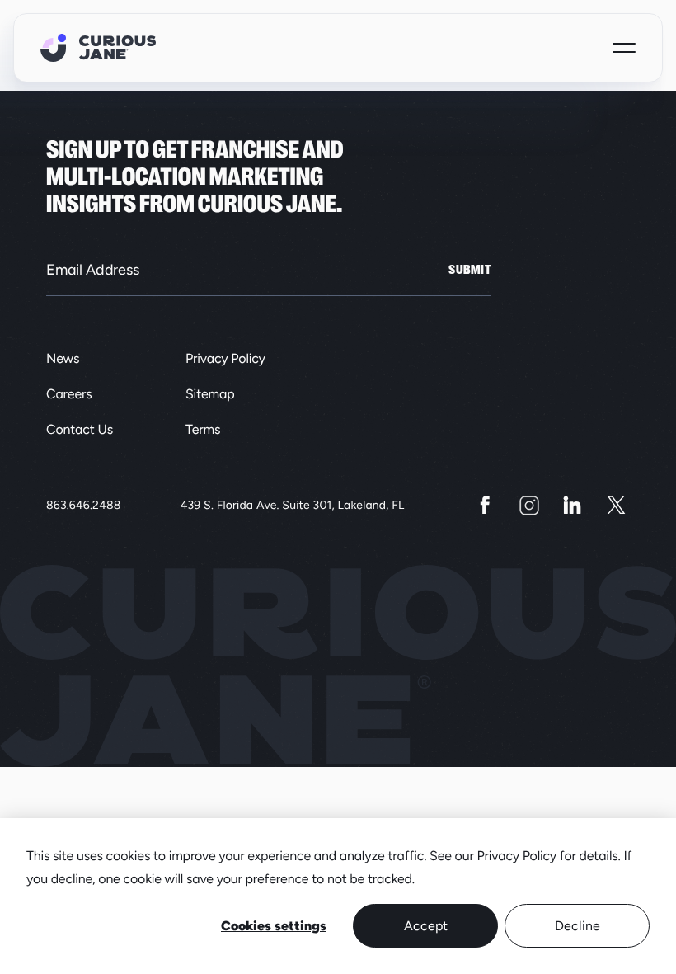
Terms (202, 429)
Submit (469, 269)
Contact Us (79, 429)
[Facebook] (485, 505)
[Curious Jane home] (98, 48)
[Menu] (624, 48)
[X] (616, 505)
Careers (69, 394)
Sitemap (210, 394)
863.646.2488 (83, 505)
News (62, 358)
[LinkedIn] (572, 505)
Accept (426, 926)
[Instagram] (528, 505)
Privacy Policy (225, 358)
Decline (577, 926)
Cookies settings (273, 926)
